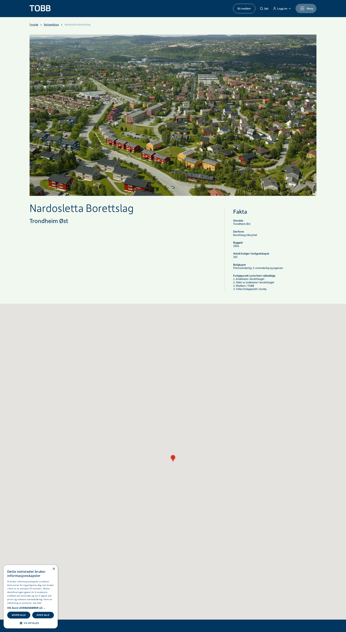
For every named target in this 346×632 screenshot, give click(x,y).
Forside (34, 24)
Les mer (37, 602)
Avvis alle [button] (43, 615)
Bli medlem (244, 8)
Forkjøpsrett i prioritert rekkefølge (254, 275)
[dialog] (31, 596)
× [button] (53, 569)
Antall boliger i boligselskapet (251, 253)
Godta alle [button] (19, 615)
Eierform (238, 231)
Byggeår (238, 242)
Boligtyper (239, 264)
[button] (30, 607)
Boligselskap (51, 24)
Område (238, 220)
